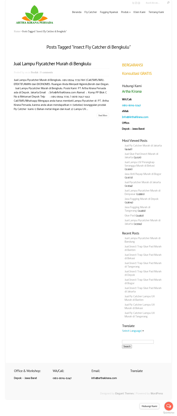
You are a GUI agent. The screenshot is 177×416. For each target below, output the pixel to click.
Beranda (76, 12)
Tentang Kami (156, 12)
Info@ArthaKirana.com (135, 117)
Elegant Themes (124, 393)
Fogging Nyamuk (109, 12)
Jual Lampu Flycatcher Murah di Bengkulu (52, 63)
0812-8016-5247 (131, 105)
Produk (125, 12)
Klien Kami (139, 12)
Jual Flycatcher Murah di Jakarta (143, 182)
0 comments (46, 72)
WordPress (157, 393)
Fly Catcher (91, 12)
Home (17, 31)
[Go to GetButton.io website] (168, 413)
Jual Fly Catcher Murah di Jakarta (143, 145)
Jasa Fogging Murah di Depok (142, 199)
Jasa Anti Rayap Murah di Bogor (143, 174)
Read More (103, 115)
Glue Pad (130, 215)
